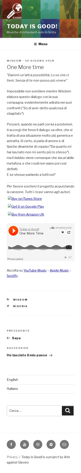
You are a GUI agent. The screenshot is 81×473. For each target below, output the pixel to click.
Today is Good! (32, 26)
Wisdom (14, 60)
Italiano (12, 389)
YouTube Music (35, 270)
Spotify (12, 276)
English (12, 380)
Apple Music (59, 270)
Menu (42, 44)
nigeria (20, 306)
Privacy (12, 457)
